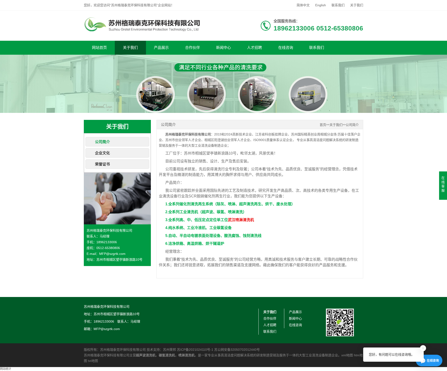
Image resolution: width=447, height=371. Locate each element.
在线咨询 (285, 48)
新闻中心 (223, 48)
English (320, 5)
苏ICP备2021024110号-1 (195, 349)
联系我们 (338, 5)
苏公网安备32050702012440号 (237, 349)
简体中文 (303, 5)
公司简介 (102, 142)
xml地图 (347, 355)
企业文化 (102, 153)
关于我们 (356, 5)
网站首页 (99, 48)
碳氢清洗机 (167, 355)
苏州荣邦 (169, 349)
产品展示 (161, 48)
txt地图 (93, 361)
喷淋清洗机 (186, 355)
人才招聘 (254, 48)
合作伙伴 (192, 48)
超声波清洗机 (146, 355)
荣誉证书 (102, 164)
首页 (323, 125)
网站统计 (5, 369)
